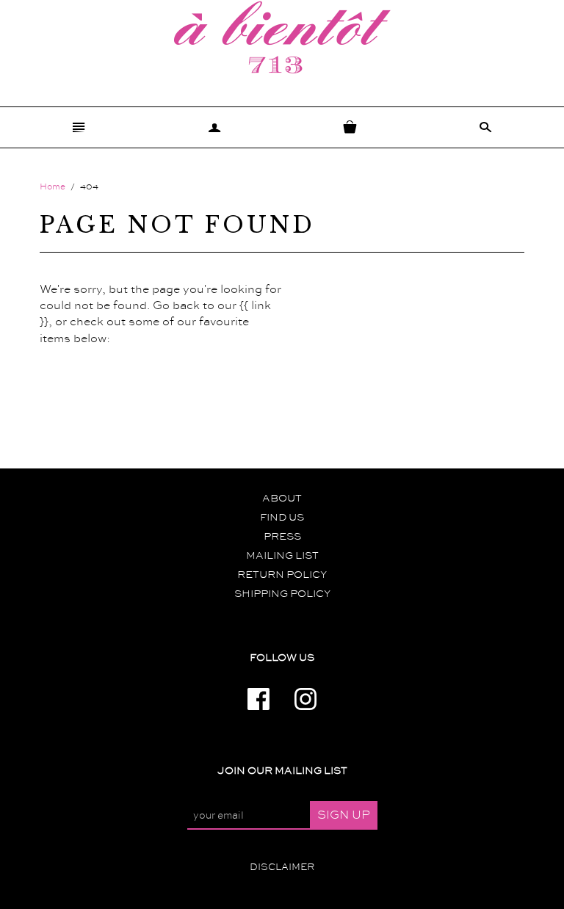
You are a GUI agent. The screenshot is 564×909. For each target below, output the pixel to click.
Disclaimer (282, 867)
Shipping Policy (282, 594)
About (282, 498)
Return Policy (282, 575)
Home (52, 186)
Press (282, 536)
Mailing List (282, 555)
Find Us (282, 517)
